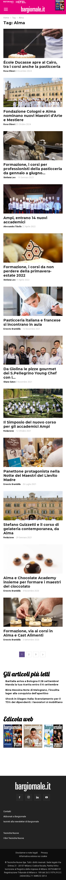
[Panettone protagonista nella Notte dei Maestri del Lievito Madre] (33, 452)
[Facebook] (19, 797)
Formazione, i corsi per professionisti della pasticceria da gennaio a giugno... (32, 168)
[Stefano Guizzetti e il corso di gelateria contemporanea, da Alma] (33, 505)
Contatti (7, 811)
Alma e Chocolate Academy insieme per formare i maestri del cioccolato (32, 582)
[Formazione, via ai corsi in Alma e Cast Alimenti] (33, 612)
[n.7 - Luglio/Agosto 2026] (12, 737)
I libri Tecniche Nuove (13, 838)
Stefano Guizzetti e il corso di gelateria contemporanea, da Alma (31, 528)
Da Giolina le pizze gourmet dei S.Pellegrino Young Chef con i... (30, 373)
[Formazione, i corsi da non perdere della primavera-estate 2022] (33, 248)
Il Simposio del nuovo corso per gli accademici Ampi (29, 424)
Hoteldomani (21, 2)
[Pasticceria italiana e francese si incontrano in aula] (33, 301)
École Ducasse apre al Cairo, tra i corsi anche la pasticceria (31, 64)
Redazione (8, 431)
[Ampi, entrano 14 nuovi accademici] (33, 199)
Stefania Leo (9, 177)
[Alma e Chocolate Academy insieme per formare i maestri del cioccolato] (33, 559)
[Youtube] (46, 797)
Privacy (44, 853)
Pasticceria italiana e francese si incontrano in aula (32, 322)
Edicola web (18, 719)
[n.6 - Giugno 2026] (33, 737)
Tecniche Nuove (11, 833)
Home (6, 18)
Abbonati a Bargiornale (14, 816)
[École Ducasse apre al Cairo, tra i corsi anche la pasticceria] (33, 43)
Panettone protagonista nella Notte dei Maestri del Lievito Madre (31, 475)
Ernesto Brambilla (11, 329)
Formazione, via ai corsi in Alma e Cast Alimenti (28, 633)
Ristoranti (8, 2)
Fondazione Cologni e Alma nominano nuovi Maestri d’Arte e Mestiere (32, 115)
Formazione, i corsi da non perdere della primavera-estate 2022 (28, 271)
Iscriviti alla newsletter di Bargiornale (21, 821)
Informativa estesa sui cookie (33, 856)
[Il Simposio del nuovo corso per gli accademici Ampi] (33, 403)
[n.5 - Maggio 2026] (53, 737)
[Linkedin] (37, 797)
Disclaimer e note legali (27, 853)
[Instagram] (28, 797)
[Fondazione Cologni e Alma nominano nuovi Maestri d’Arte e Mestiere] (33, 92)
